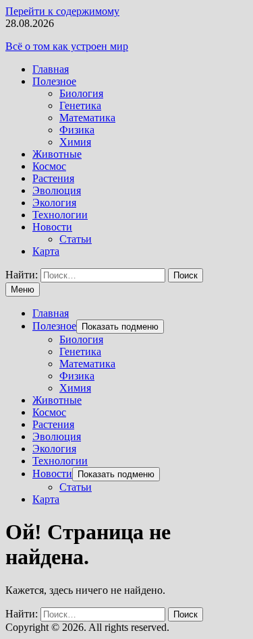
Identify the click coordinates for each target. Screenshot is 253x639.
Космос (49, 166)
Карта (45, 251)
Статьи (75, 239)
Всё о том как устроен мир (66, 46)
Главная (50, 69)
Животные (57, 154)
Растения (53, 178)
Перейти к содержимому (62, 11)
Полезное (54, 81)
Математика (87, 117)
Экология (54, 202)
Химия (75, 142)
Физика (76, 129)
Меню (22, 289)
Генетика (80, 105)
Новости (52, 227)
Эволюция (56, 190)
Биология (81, 93)
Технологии (60, 214)
